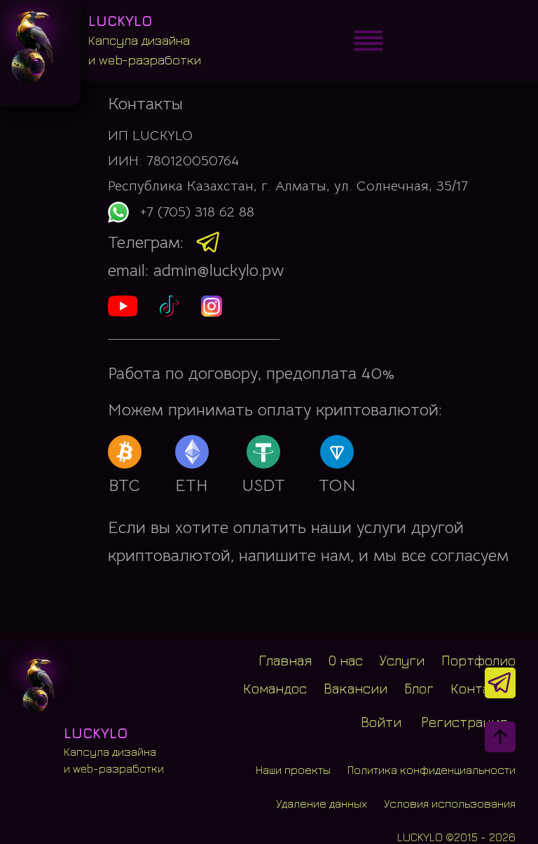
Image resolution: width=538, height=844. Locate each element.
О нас (346, 660)
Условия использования (450, 803)
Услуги (402, 660)
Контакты (483, 688)
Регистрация (464, 722)
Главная (285, 660)
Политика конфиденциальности (431, 769)
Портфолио (478, 660)
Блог (419, 688)
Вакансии (355, 688)
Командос (275, 688)
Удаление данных (321, 803)
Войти (381, 722)
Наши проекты (293, 769)
